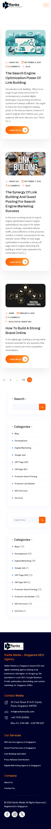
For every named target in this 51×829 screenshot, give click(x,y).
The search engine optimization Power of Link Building (23, 77)
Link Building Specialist (15, 753)
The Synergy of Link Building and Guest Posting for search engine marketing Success (21, 201)
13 (23, 379)
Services (19, 498)
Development (21, 440)
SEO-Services (21, 490)
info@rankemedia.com (22, 711)
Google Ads (20, 455)
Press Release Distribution (16, 759)
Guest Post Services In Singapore (20, 748)
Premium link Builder (25, 483)
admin (11, 313)
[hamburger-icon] (46, 5)
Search (19, 399)
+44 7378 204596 (20, 717)
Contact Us (9, 788)
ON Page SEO (21, 469)
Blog (28, 66)
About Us (8, 782)
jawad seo (14, 62)
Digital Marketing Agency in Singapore (22, 765)
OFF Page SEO (21, 462)
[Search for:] (29, 520)
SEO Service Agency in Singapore (20, 742)
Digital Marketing (22, 321)
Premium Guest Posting (26, 476)
